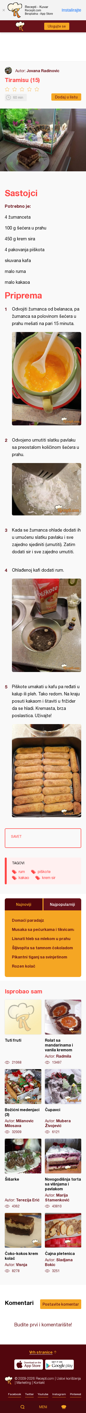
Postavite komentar (61, 1304)
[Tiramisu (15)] (46, 378)
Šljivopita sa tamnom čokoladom (42, 947)
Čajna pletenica (63, 1243)
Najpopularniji (62, 904)
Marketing (23, 1382)
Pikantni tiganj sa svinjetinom (39, 957)
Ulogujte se (57, 26)
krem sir (48, 877)
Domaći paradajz (28, 920)
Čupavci (63, 1101)
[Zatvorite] (3, 10)
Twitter (29, 1394)
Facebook (14, 1394)
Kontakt (39, 1382)
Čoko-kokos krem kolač (23, 1243)
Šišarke (23, 1174)
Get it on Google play (59, 1364)
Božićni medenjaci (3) (23, 1101)
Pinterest (75, 1394)
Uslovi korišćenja (69, 1378)
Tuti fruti (23, 1032)
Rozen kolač (23, 966)
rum (22, 871)
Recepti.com (8, 1380)
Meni (43, 1407)
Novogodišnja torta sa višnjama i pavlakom (63, 1174)
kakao (24, 877)
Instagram (59, 1394)
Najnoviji (23, 904)
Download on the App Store (28, 1364)
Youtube (43, 1394)
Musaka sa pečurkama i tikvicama (43, 929)
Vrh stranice (41, 1352)
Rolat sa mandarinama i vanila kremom (63, 1032)
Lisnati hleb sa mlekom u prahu (41, 938)
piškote (44, 871)
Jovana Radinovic (43, 70)
